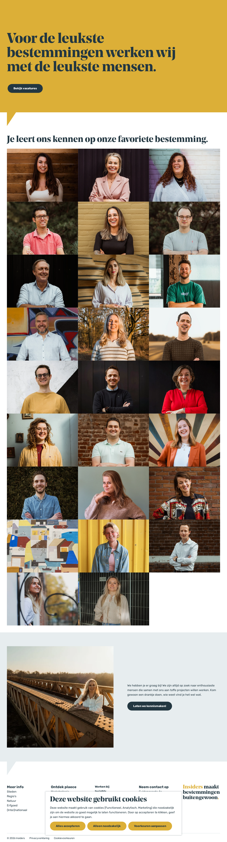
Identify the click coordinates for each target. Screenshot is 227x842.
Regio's (11, 796)
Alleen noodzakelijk (107, 826)
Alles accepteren (68, 826)
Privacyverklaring (39, 838)
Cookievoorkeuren (64, 838)
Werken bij (102, 786)
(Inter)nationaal (17, 810)
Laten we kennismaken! (149, 706)
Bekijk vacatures (25, 88)
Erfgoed (12, 805)
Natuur (11, 800)
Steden (11, 791)
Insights (100, 791)
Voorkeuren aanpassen (150, 826)
